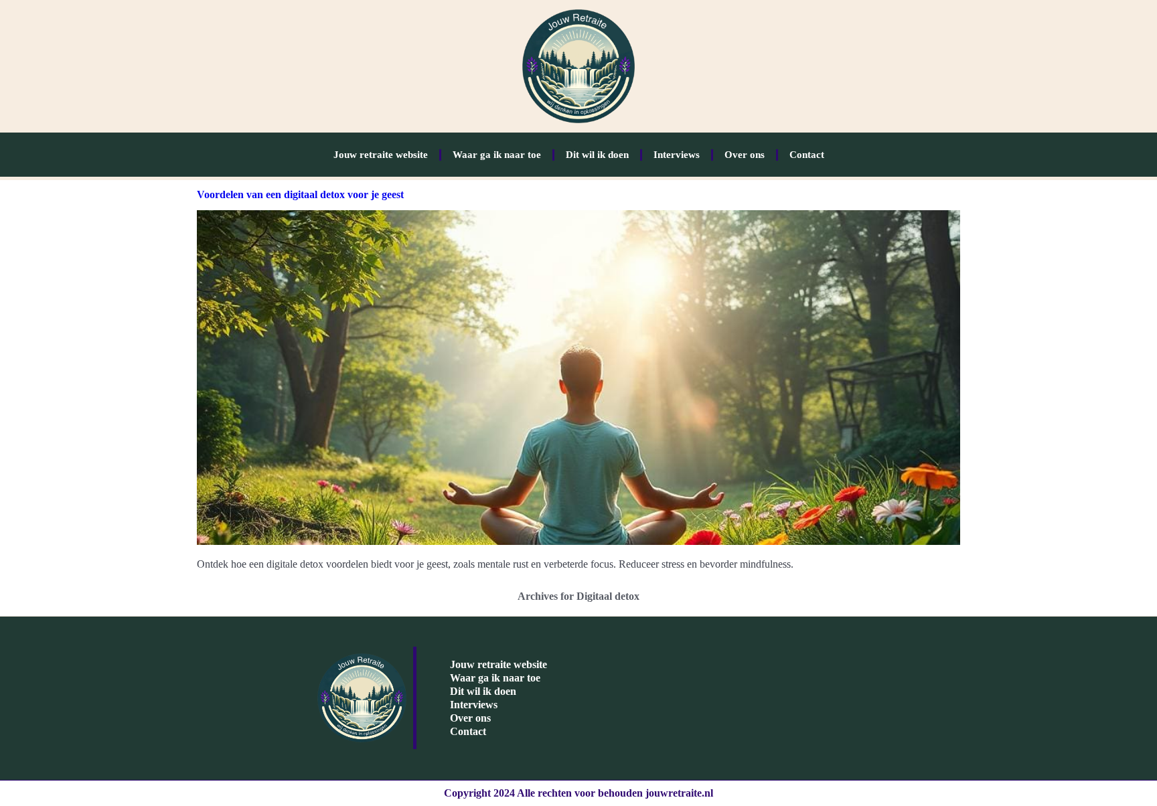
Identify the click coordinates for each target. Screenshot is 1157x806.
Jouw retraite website (380, 154)
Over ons (744, 154)
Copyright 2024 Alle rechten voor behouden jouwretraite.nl (578, 793)
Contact (806, 154)
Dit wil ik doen (597, 154)
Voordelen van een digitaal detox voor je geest (300, 194)
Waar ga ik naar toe (497, 154)
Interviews (676, 154)
